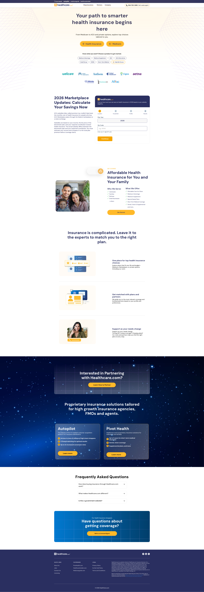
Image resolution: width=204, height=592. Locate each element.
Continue (105, 139)
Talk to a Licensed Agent (102, 533)
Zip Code (101, 125)
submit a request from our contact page (134, 575)
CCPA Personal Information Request (134, 576)
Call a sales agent (138, 5)
